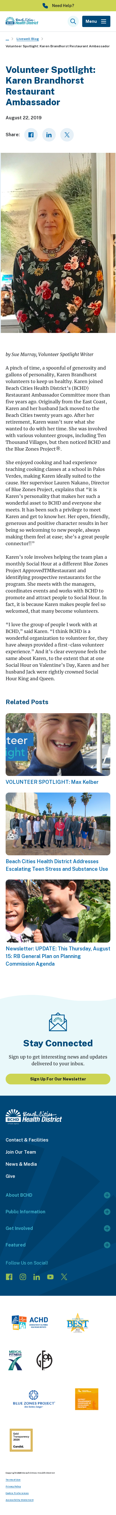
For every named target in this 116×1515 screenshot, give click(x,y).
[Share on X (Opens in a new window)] (67, 135)
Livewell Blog (28, 39)
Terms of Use (13, 1479)
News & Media (21, 1164)
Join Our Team (21, 1152)
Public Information (25, 1211)
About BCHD (19, 1195)
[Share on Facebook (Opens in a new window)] (31, 135)
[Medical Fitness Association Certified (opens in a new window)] (15, 1361)
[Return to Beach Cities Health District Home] (58, 1117)
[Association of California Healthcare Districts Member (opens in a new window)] (30, 1324)
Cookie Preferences (17, 1493)
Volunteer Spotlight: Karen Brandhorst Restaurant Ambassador (58, 46)
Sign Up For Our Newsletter (58, 1079)
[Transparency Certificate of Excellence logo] (86, 1400)
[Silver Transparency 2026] (21, 1441)
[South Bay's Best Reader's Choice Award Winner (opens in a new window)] (78, 1323)
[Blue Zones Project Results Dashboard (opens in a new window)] (34, 1400)
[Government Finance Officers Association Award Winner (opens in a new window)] (44, 1361)
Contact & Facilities (27, 1140)
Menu (91, 21)
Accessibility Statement (20, 1499)
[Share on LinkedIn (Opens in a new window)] (49, 135)
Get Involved (19, 1228)
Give (10, 1176)
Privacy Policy (13, 1486)
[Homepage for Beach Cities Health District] (22, 21)
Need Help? (63, 5)
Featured (16, 1245)
